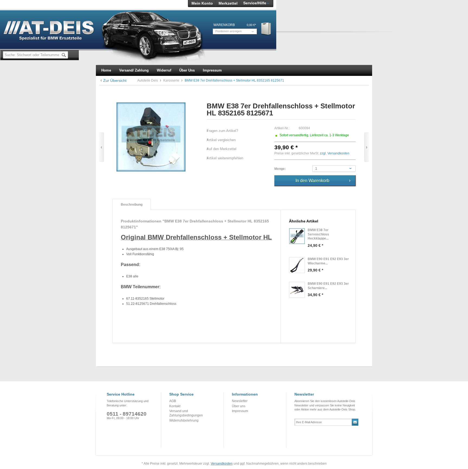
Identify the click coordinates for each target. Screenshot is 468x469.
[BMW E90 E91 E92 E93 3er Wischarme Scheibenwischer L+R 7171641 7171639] (297, 265)
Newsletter (240, 401)
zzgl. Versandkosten (334, 153)
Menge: (280, 169)
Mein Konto (202, 3)
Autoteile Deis (148, 80)
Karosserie (171, 80)
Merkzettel (228, 3)
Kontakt (174, 406)
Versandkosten (222, 463)
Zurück (101, 147)
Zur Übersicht (114, 80)
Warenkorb (266, 28)
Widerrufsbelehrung (184, 420)
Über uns (238, 406)
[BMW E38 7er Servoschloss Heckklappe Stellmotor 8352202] (297, 236)
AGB (172, 401)
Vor (366, 147)
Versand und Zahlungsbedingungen (186, 413)
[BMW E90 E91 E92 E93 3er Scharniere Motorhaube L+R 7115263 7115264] (297, 290)
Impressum (240, 411)
